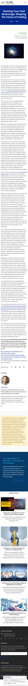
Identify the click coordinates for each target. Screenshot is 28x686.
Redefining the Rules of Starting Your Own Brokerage (14, 613)
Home (11, 21)
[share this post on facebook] (11, 367)
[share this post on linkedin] (19, 367)
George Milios (4, 387)
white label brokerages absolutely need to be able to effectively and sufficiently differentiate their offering (14, 307)
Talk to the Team (19, 480)
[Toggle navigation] (25, 2)
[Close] (25, 677)
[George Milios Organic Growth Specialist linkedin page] (1, 406)
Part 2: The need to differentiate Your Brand (12, 355)
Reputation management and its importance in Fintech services (14, 513)
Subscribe (5, 657)
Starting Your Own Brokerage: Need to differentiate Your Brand (14, 583)
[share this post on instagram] (24, 367)
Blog (17, 21)
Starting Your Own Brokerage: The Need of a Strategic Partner (14, 549)
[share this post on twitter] (15, 367)
